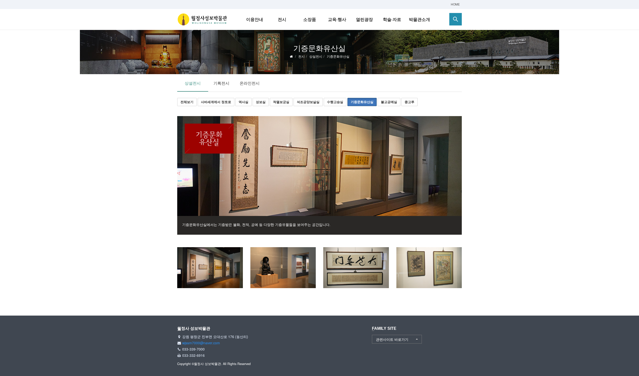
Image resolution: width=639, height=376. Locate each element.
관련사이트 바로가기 (392, 339)
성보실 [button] (261, 101)
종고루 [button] (409, 101)
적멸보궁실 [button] (281, 101)
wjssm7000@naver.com (201, 342)
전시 (282, 19)
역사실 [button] (243, 101)
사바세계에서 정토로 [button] (216, 101)
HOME (455, 4)
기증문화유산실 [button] (362, 101)
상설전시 (315, 56)
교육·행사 (337, 19)
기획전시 (221, 83)
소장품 (309, 19)
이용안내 (254, 19)
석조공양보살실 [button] (308, 101)
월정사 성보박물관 (202, 19)
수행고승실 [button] (335, 101)
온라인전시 (250, 83)
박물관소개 (419, 19)
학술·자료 (392, 19)
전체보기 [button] (186, 101)
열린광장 (364, 19)
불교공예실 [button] (389, 101)
